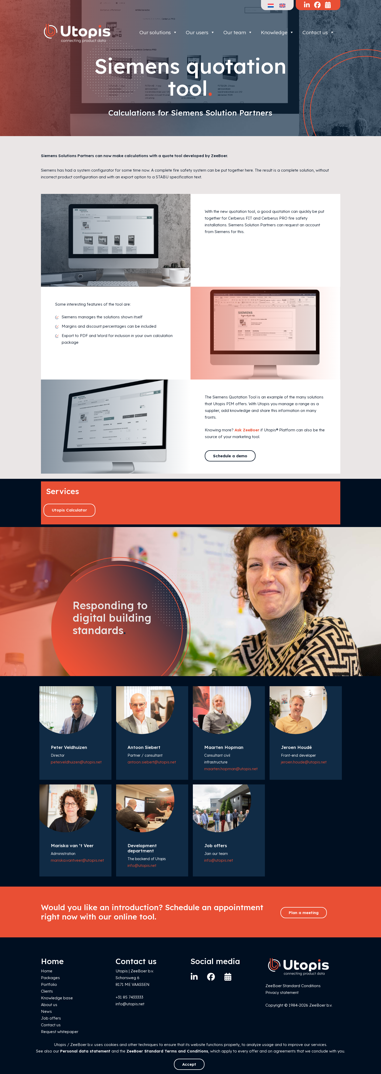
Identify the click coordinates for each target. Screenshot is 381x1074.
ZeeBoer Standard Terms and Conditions (167, 1051)
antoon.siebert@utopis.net (152, 762)
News (46, 1011)
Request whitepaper (59, 1031)
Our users (197, 32)
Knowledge (274, 32)
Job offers (51, 1018)
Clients (47, 991)
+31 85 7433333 (129, 997)
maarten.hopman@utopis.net (231, 768)
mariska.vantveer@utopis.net (77, 860)
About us (49, 1004)
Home (46, 970)
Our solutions (155, 32)
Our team (234, 32)
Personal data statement (85, 1051)
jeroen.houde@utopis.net (304, 762)
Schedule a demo (230, 455)
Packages (50, 977)
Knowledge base (57, 997)
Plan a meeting (304, 912)
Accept (189, 1064)
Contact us (315, 32)
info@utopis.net (142, 865)
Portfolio (49, 984)
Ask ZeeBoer (247, 429)
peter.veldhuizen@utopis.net (76, 762)
